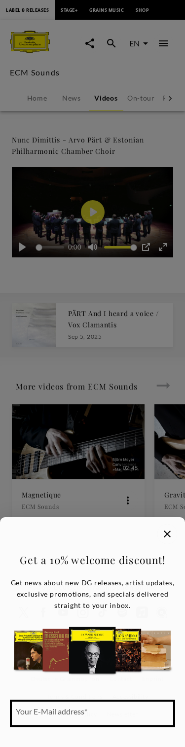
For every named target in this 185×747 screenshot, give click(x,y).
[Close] (167, 534)
